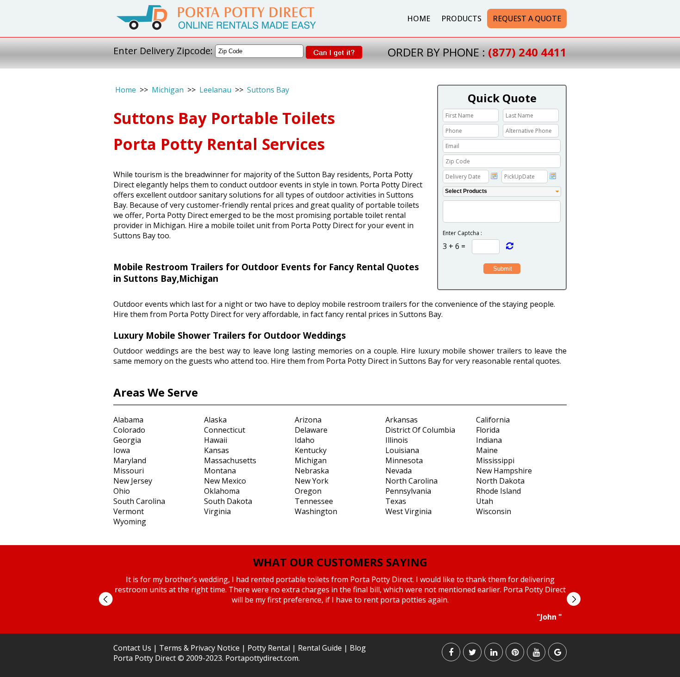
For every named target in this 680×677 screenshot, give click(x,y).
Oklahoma (222, 491)
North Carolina (411, 481)
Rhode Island (498, 491)
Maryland (129, 460)
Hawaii (215, 440)
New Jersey (132, 481)
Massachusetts (230, 460)
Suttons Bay (268, 90)
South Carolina (139, 501)
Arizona (308, 420)
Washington (316, 511)
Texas (395, 501)
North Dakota (500, 481)
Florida (488, 430)
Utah (484, 501)
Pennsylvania (408, 491)
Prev (106, 599)
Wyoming (129, 521)
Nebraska (312, 471)
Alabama (128, 420)
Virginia (217, 511)
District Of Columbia (420, 430)
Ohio (121, 491)
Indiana (489, 440)
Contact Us (132, 648)
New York (311, 481)
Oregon (308, 491)
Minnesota (404, 460)
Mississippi (495, 460)
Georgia (127, 440)
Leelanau (215, 90)
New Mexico (225, 481)
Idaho (305, 440)
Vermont (128, 511)
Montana (220, 471)
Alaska (215, 420)
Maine (487, 450)
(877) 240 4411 (527, 52)
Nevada (398, 471)
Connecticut (224, 430)
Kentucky (311, 450)
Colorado (129, 430)
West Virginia (408, 511)
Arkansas (401, 420)
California (493, 420)
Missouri (128, 471)
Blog (358, 648)
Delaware (311, 430)
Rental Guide (321, 648)
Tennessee (314, 501)
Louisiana (402, 450)
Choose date (494, 176)
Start (336, 630)
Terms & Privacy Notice (199, 648)
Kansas (216, 450)
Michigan (168, 90)
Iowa (121, 450)
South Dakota (228, 501)
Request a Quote (527, 18)
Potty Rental (268, 648)
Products (461, 18)
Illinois (396, 440)
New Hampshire (504, 471)
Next (573, 599)
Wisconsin (493, 511)
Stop (344, 630)
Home (418, 18)
